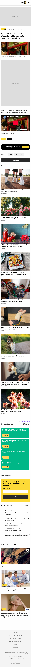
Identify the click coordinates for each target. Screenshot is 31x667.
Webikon (22, 658)
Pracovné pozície (7, 424)
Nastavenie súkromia (15, 635)
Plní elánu (4, 29)
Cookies (15, 632)
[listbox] (25, 506)
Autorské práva (15, 638)
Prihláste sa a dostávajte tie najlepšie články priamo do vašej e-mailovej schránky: (14, 483)
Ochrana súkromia (15, 641)
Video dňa (9, 138)
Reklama (15, 644)
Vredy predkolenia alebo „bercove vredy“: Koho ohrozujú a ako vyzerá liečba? (14, 590)
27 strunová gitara (6, 566)
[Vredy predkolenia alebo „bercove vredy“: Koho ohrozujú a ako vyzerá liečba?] (15, 578)
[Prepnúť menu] (2, 2)
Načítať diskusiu (15, 160)
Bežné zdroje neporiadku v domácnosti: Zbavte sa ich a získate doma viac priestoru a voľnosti (17, 512)
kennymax (13, 658)
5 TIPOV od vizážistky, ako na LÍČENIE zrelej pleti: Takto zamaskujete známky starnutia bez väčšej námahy (14, 615)
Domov (15, 647)
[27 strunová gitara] (15, 556)
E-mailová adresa (7, 488)
